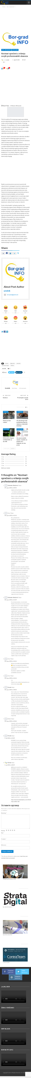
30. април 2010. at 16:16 (11, 661)
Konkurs (5, 397)
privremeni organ (5, 365)
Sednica (12, 365)
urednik (7, 291)
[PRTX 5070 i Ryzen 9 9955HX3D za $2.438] (9, 432)
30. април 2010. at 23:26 (11, 721)
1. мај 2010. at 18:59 (10, 765)
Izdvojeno (15, 49)
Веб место (3, 845)
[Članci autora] (15, 382)
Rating (3, 830)
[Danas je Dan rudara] (9, 415)
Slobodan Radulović (13, 485)
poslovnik (18, 363)
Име (2, 833)
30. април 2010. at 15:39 (11, 599)
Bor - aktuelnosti (6, 49)
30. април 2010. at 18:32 (11, 689)
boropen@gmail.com (12, 294)
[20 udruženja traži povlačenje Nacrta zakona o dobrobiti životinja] (22, 415)
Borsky (9, 762)
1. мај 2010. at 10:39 (10, 738)
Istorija (6, 411)
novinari (6, 363)
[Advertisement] (15, 19)
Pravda (9, 687)
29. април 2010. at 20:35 (11, 487)
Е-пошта (3, 839)
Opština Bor (12, 363)
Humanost (19, 411)
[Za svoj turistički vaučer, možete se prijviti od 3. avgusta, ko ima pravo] (22, 432)
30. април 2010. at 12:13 (11, 515)
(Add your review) (5, 468)
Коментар (4, 813)
